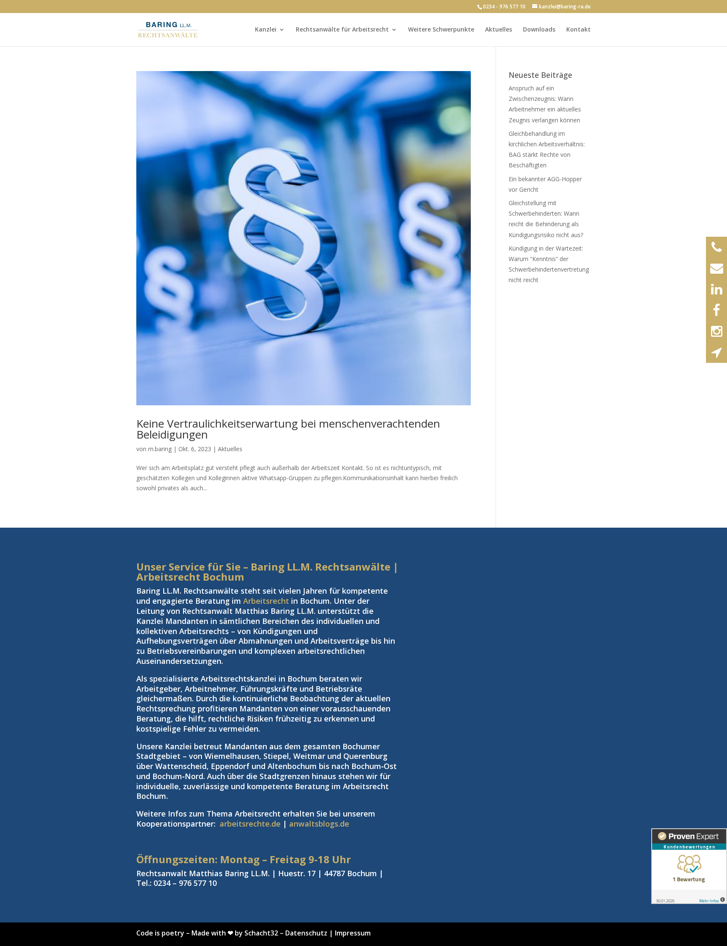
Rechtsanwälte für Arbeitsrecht (342, 29)
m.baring (160, 449)
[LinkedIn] (716, 289)
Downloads (539, 29)
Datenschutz (306, 933)
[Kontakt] (716, 352)
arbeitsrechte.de (250, 824)
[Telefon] (716, 247)
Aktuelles (498, 29)
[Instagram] (716, 331)
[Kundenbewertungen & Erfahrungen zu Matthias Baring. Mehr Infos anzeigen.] (689, 866)
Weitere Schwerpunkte (441, 29)
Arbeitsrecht (266, 601)
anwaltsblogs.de (319, 824)
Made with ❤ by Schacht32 (234, 933)
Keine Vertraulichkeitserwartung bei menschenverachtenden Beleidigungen (288, 429)
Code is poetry (160, 933)
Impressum (353, 933)
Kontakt (578, 29)
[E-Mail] (716, 268)
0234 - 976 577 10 (504, 6)
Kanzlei (265, 29)
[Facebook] (716, 310)
